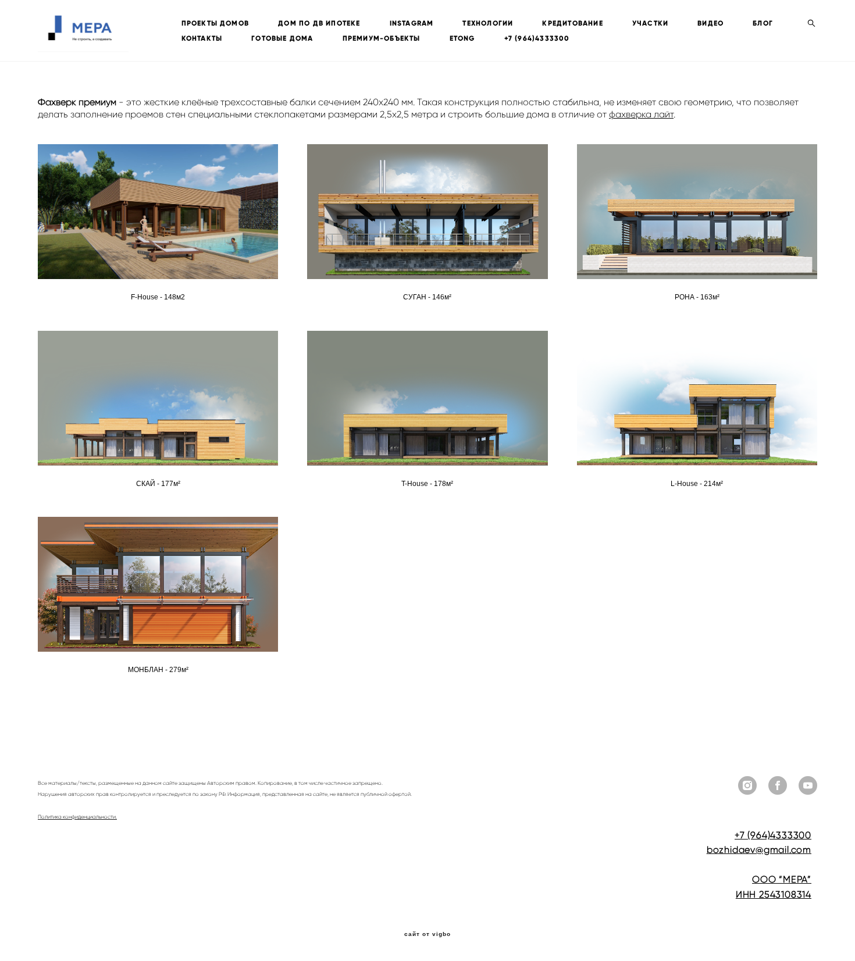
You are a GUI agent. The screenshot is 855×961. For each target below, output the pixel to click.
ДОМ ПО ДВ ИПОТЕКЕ (319, 23)
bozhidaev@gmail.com (759, 849)
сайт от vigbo (427, 934)
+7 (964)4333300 (537, 38)
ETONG (462, 38)
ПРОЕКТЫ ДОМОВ (215, 23)
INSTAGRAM (412, 23)
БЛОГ (763, 23)
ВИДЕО (710, 23)
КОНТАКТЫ (202, 38)
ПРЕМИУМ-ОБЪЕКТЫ (382, 38)
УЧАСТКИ (650, 23)
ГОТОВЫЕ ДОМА (282, 38)
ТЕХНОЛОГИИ (487, 23)
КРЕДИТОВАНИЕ (572, 23)
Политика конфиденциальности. (77, 817)
